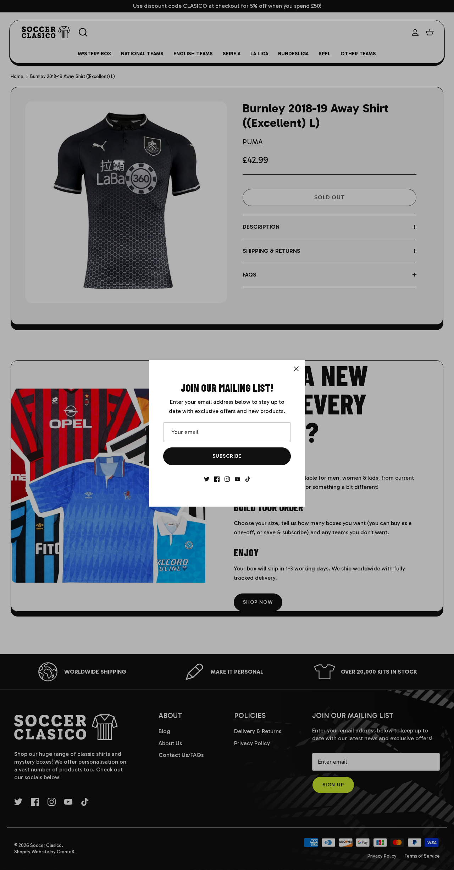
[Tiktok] (247, 479)
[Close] (296, 369)
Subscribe (226, 456)
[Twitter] (206, 479)
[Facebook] (217, 479)
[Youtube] (237, 479)
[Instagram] (227, 479)
